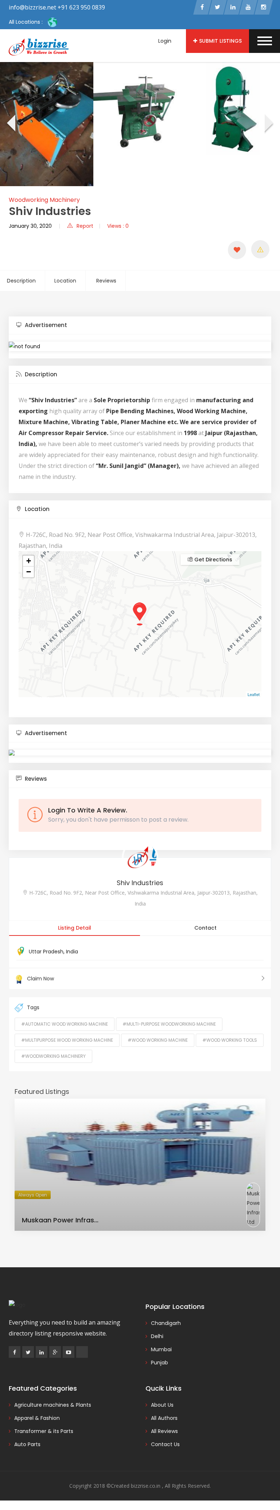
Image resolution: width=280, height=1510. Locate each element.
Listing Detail (74, 927)
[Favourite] (237, 250)
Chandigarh (166, 1323)
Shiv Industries (140, 882)
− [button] (28, 571)
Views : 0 (118, 226)
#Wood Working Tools (229, 1040)
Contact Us (165, 1444)
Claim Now (40, 978)
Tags (33, 1007)
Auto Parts (27, 1444)
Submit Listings (220, 41)
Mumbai (161, 1349)
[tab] (140, 325)
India (72, 951)
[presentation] (10, 124)
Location (65, 280)
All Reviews (164, 1431)
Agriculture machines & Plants (52, 1405)
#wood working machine (158, 1040)
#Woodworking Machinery (53, 1056)
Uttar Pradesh (46, 951)
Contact (205, 927)
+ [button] (28, 560)
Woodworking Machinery (44, 200)
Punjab (159, 1362)
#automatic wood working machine (64, 1024)
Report (85, 226)
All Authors (164, 1418)
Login (164, 41)
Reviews (106, 280)
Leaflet (254, 694)
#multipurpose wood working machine (67, 1040)
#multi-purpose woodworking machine (169, 1024)
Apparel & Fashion (37, 1418)
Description (21, 280)
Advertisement (45, 325)
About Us (162, 1405)
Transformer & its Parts (43, 1431)
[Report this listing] (260, 249)
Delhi (157, 1336)
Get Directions (212, 559)
